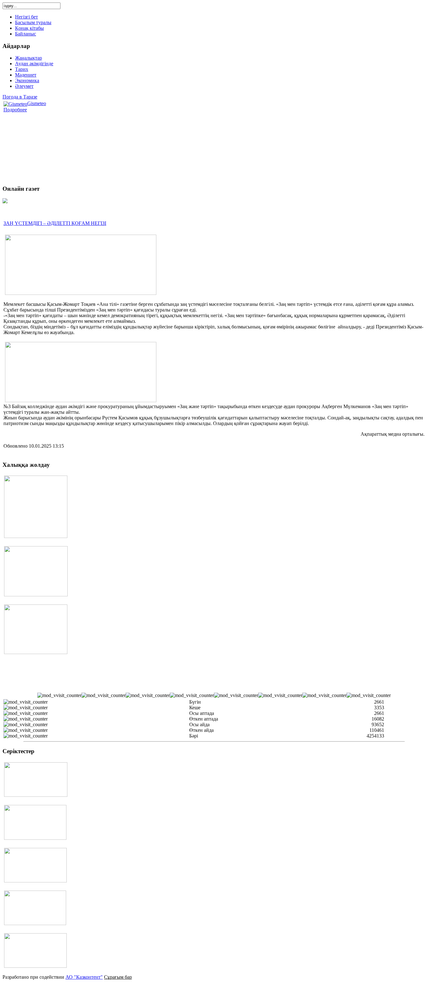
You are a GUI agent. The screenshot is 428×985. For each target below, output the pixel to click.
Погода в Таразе (20, 96)
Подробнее (15, 109)
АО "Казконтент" (84, 977)
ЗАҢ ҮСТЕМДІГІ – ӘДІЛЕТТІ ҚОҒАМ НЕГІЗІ (54, 223)
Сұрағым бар (118, 977)
